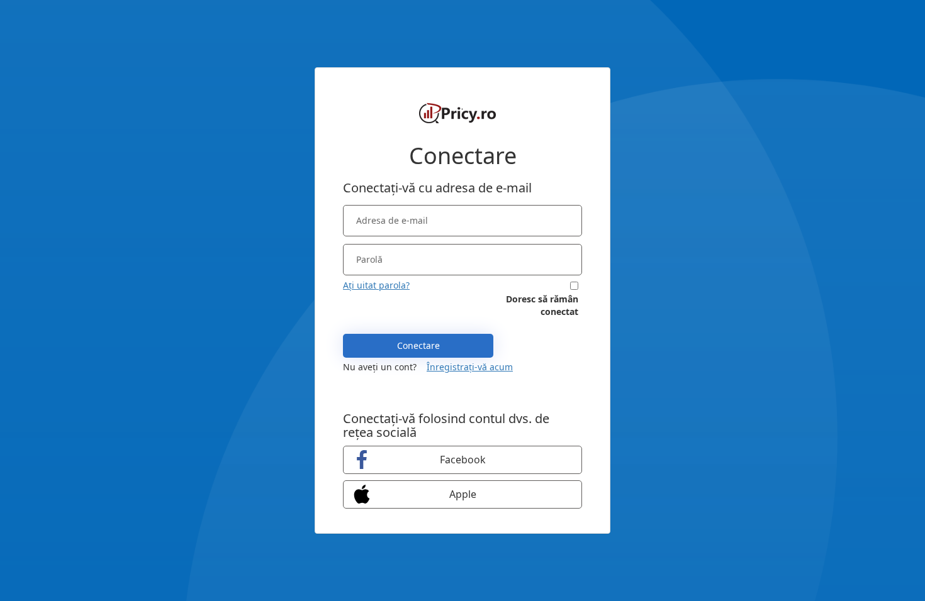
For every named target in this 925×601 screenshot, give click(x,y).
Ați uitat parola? (376, 285)
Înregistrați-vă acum (470, 367)
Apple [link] (462, 494)
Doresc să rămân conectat (542, 305)
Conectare (418, 345)
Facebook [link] (463, 459)
